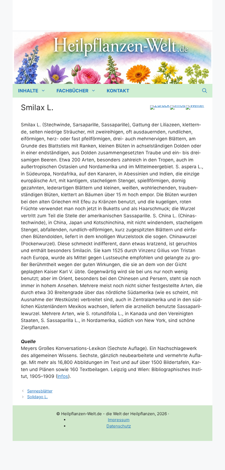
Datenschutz (118, 426)
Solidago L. (37, 396)
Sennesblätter (39, 391)
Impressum (119, 419)
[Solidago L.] (195, 107)
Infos (62, 376)
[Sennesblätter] (160, 107)
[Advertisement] (112, 12)
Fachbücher (72, 90)
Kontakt (118, 90)
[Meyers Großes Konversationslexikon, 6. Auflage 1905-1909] (177, 107)
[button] (204, 91)
